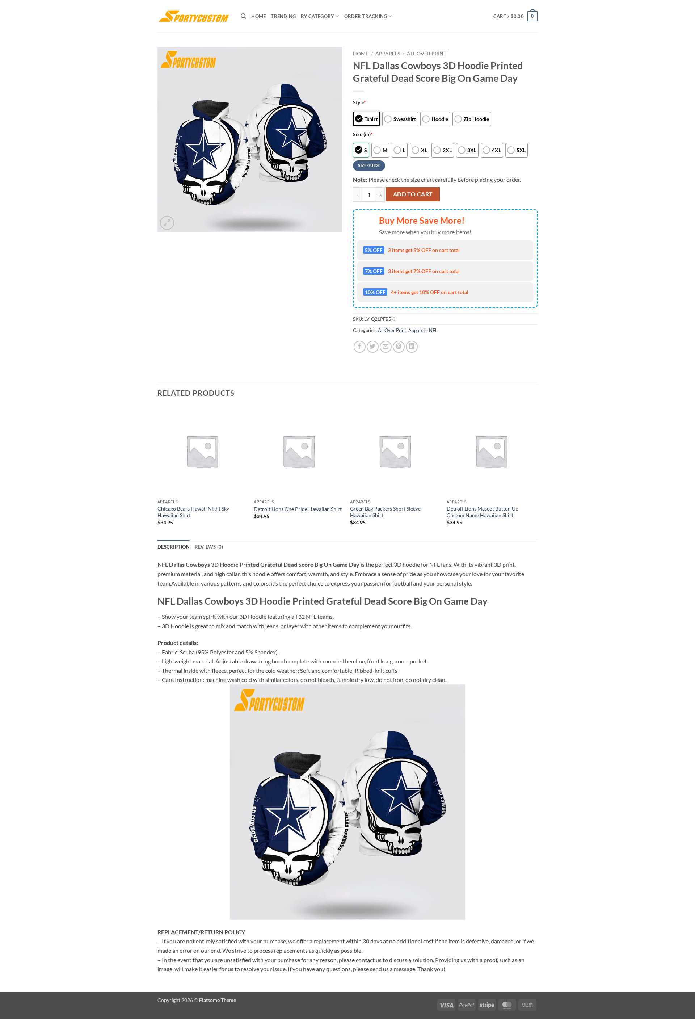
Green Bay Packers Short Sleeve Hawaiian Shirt (385, 512)
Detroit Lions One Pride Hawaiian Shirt (298, 509)
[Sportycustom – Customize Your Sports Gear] (193, 16)
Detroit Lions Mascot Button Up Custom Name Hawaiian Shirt (482, 512)
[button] (515, 16)
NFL (433, 330)
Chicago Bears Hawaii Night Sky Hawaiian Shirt (193, 512)
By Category (317, 16)
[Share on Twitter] (373, 347)
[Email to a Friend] (386, 347)
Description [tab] (173, 547)
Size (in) (363, 134)
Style (359, 102)
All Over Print (426, 53)
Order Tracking (365, 16)
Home (258, 16)
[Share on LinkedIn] (412, 347)
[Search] (243, 16)
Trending (283, 16)
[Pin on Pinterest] (399, 347)
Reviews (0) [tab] (209, 547)
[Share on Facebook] (360, 347)
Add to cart (413, 194)
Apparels (387, 53)
